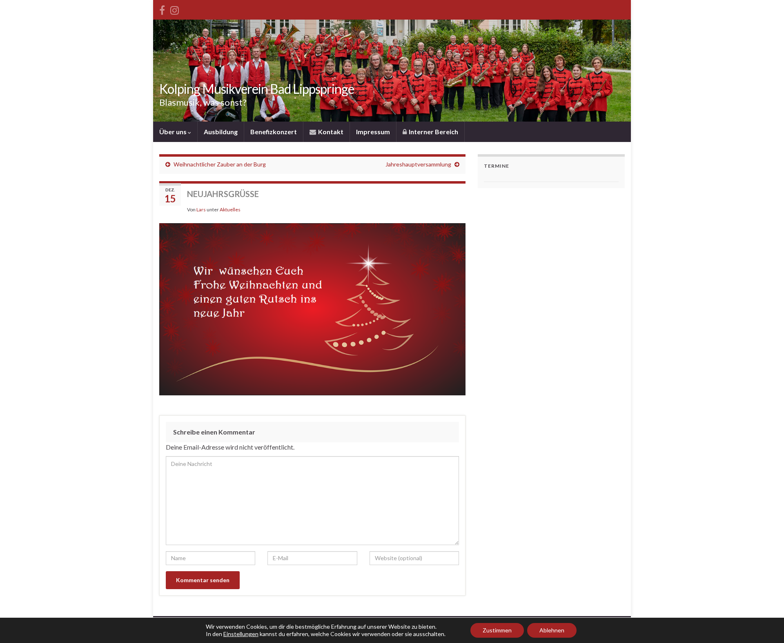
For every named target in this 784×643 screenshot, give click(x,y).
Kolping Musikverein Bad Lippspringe (256, 89)
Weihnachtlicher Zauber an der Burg (220, 164)
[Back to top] (765, 624)
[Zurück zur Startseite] (392, 71)
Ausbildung (221, 131)
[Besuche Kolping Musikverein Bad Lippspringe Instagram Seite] (174, 9)
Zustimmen (497, 630)
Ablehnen (551, 630)
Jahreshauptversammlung (418, 164)
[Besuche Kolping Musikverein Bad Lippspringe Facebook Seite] (162, 9)
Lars (201, 209)
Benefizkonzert (273, 131)
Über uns (173, 131)
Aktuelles (230, 209)
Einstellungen (240, 633)
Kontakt (330, 131)
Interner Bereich (433, 131)
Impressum (373, 131)
